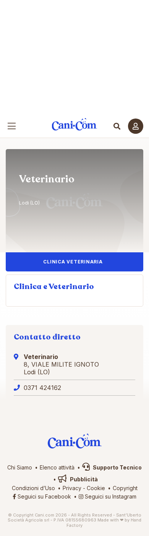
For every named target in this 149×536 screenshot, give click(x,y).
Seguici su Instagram (109, 496)
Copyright (125, 488)
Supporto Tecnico (117, 467)
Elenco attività (57, 467)
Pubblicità (83, 479)
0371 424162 (42, 387)
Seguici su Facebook (43, 496)
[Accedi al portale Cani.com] (135, 126)
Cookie (96, 488)
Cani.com (74, 124)
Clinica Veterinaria (72, 262)
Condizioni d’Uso (33, 488)
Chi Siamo (19, 467)
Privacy (72, 488)
